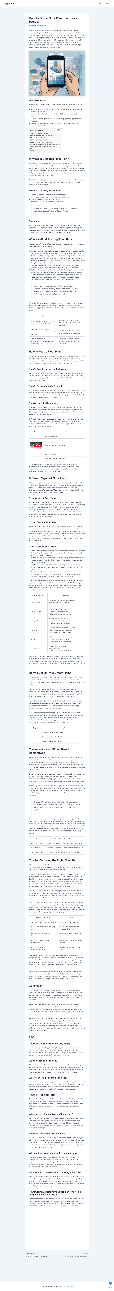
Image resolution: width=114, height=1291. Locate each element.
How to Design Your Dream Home (41, 142)
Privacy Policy (68, 1286)
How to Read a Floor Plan (39, 138)
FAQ (32, 151)
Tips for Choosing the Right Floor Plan (43, 146)
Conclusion (34, 149)
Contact (106, 3)
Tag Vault (9, 3)
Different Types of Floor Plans (40, 140)
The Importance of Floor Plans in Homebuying (45, 144)
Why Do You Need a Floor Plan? (41, 133)
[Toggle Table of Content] (58, 130)
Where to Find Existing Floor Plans (42, 135)
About (99, 3)
